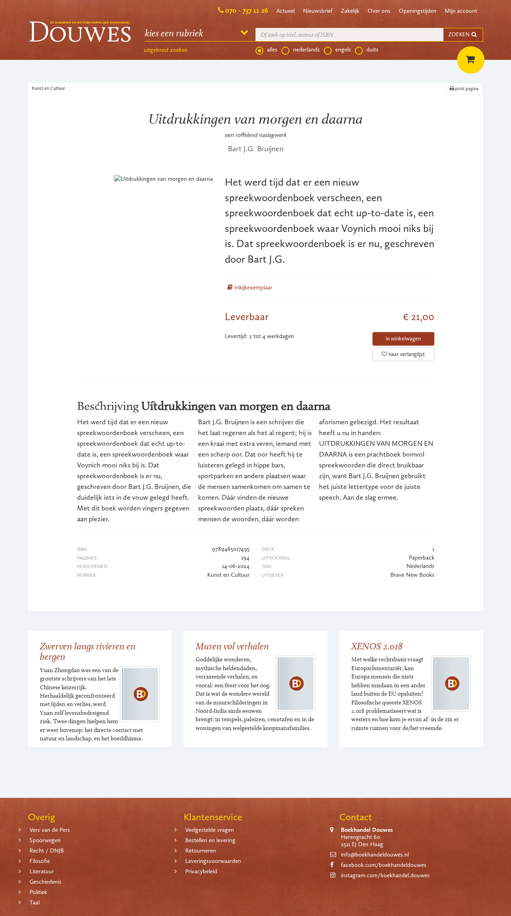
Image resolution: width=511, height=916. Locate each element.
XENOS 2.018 (377, 646)
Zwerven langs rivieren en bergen (88, 651)
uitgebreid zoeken (166, 49)
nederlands (306, 49)
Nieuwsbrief (318, 10)
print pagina (466, 88)
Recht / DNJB (47, 850)
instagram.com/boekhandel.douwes (385, 875)
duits (372, 49)
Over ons (379, 10)
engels (343, 49)
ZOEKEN (459, 34)
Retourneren (200, 850)
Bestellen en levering (210, 840)
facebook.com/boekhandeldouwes (383, 865)
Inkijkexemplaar (252, 287)
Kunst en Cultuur (48, 88)
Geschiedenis (45, 881)
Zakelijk (350, 10)
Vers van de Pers (50, 829)
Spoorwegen (45, 840)
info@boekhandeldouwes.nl (375, 854)
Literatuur (42, 871)
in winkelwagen (403, 338)
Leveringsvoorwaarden (213, 861)
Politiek (38, 892)
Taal (35, 902)
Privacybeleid (201, 871)
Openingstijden (417, 10)
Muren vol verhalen (232, 646)
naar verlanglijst (406, 354)
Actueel (285, 10)
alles (272, 49)
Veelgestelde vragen (209, 829)
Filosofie (40, 861)
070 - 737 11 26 (246, 10)
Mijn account (461, 10)
